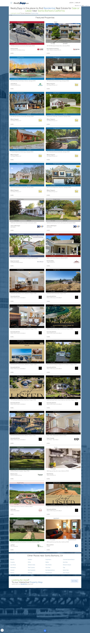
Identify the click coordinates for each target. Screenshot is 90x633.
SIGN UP (77, 2)
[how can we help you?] (2, 630)
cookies (80, 5)
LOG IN (71, 2)
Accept (86, 5)
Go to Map (74, 581)
